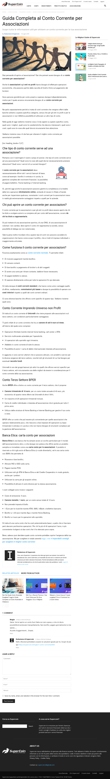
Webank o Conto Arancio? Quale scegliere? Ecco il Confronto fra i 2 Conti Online (60, 597)
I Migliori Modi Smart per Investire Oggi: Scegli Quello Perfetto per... (96, 45)
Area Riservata (66, 1)
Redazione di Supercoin (11, 34)
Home (4, 12)
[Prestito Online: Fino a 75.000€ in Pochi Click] (80, 56)
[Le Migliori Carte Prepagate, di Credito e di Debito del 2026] (80, 67)
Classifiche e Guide (25, 12)
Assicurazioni (75, 6)
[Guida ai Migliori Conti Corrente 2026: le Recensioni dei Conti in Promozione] (80, 77)
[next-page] (7, 605)
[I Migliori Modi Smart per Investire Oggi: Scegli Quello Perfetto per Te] (80, 46)
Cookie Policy (45, 758)
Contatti (96, 1)
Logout (102, 1)
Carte (29, 6)
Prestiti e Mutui (60, 6)
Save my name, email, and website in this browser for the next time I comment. (32, 696)
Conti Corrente (12, 12)
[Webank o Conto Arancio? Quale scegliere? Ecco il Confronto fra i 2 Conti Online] (60, 586)
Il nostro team (88, 1)
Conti (36, 6)
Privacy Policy (34, 758)
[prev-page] (3, 605)
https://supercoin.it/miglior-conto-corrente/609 (37, 645)
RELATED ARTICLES (10, 573)
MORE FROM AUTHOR (30, 573)
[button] (105, 6)
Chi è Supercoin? (77, 1)
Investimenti (46, 6)
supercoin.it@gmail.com (46, 765)
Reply (11, 633)
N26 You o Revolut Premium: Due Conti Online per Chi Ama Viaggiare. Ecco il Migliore (36, 597)
